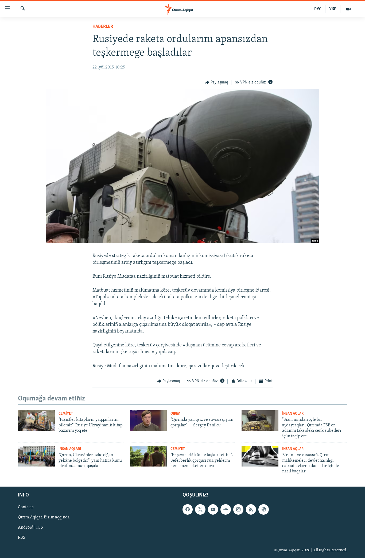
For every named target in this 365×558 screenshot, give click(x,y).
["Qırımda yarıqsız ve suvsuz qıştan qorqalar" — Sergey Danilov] (148, 420)
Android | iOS (30, 527)
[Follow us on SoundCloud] (225, 509)
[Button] (216, 82)
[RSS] (251, 509)
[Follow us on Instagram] (238, 509)
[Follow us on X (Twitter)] (200, 509)
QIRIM (175, 414)
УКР (332, 9)
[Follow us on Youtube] (213, 509)
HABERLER (102, 26)
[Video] (348, 9)
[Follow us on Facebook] (188, 509)
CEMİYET (66, 414)
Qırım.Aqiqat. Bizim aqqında (44, 517)
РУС (317, 9)
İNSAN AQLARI (293, 414)
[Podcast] (263, 509)
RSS (21, 538)
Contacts (26, 507)
